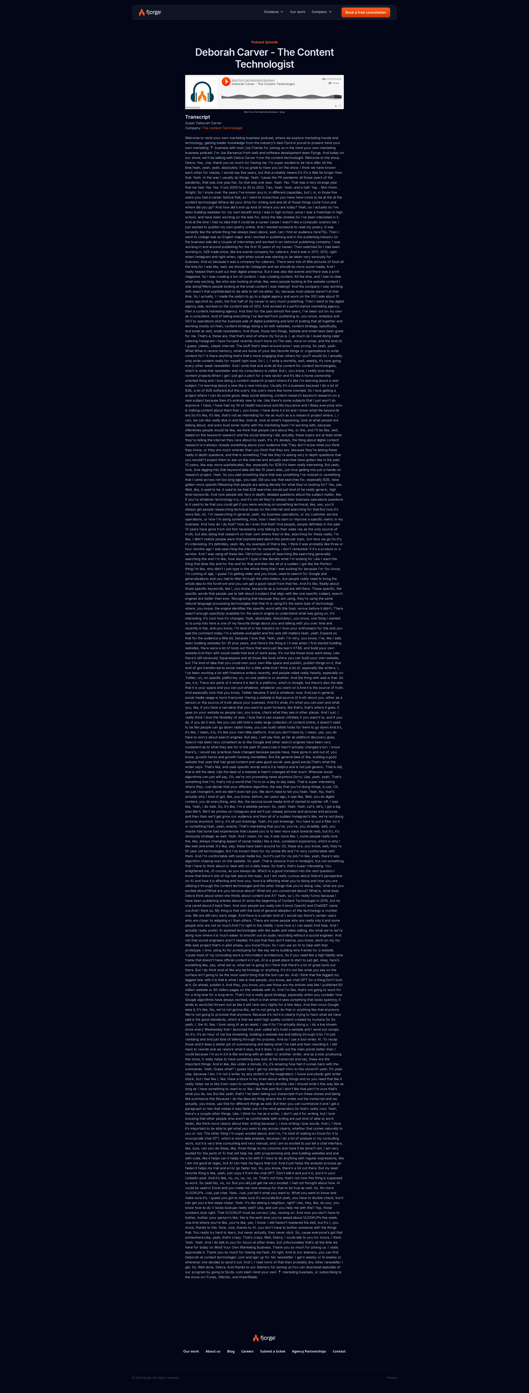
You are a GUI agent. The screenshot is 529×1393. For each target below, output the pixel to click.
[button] (274, 12)
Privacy (392, 1378)
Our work (297, 12)
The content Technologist (222, 128)
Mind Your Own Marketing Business (261, 112)
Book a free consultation (366, 12)
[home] (150, 12)
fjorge (282, 112)
